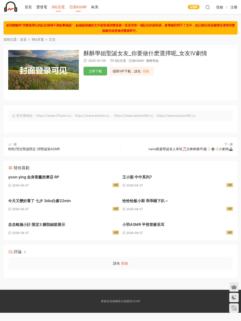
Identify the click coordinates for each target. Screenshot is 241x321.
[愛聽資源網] (11, 7)
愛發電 (41, 7)
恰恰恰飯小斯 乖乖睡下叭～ (145, 200)
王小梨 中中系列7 (137, 177)
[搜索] (207, 7)
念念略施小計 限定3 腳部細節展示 (36, 224)
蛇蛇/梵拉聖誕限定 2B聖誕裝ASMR (34, 149)
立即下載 (95, 71)
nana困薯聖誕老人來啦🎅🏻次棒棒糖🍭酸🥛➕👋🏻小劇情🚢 (191, 149)
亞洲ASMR (78, 7)
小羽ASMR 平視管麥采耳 (143, 224)
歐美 (94, 7)
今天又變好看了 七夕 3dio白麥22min (39, 200)
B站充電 (58, 7)
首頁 (28, 7)
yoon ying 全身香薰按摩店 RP (33, 177)
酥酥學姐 (152, 61)
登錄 (146, 71)
